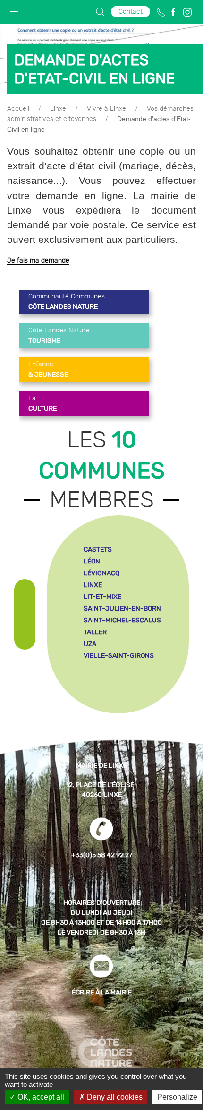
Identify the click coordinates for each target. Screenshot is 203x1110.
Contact (130, 11)
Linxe (58, 109)
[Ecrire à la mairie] (101, 966)
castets (98, 550)
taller (95, 632)
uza (90, 644)
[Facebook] (173, 12)
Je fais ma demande (38, 260)
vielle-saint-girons (119, 656)
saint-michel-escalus (122, 620)
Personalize (177, 1097)
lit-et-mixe (102, 597)
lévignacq (101, 573)
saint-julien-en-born (122, 609)
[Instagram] (187, 12)
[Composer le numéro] (101, 829)
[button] (14, 9)
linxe (93, 585)
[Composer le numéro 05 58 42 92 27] (161, 12)
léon (92, 561)
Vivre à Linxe (106, 109)
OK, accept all (40, 1097)
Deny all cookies (114, 1097)
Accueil (18, 109)
